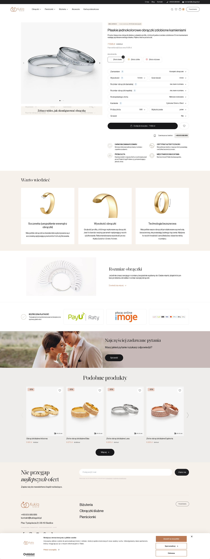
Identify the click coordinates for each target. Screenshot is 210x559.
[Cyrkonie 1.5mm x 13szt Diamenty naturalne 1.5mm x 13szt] (154, 103)
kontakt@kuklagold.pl (31, 518)
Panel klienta (193, 9)
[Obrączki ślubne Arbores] (45, 415)
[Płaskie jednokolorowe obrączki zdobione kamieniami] (133, 59)
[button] (184, 126)
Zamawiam (115, 72)
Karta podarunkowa (91, 9)
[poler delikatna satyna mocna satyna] (175, 109)
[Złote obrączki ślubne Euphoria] (165, 415)
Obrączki (35, 9)
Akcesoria (76, 9)
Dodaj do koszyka (144, 126)
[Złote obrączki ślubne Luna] (125, 415)
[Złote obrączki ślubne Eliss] (85, 415)
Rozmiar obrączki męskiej (121, 91)
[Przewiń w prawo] (99, 63)
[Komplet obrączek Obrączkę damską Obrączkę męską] (155, 71)
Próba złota (115, 110)
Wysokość (114, 78)
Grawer (113, 116)
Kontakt (160, 2)
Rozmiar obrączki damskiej (121, 84)
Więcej (104, 452)
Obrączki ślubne (92, 511)
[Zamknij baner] (191, 536)
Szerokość (156, 78)
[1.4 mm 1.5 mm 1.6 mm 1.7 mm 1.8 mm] (134, 78)
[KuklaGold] (17, 9)
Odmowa (171, 553)
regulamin (109, 478)
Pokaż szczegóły (50, 550)
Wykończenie (157, 110)
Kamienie (114, 103)
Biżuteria (62, 9)
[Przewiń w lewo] (23, 63)
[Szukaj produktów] (172, 9)
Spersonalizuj (170, 546)
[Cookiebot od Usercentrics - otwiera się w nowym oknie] (29, 554)
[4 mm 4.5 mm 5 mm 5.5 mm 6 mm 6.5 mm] (174, 78)
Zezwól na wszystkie (171, 539)
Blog (153, 2)
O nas (147, 2)
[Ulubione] (176, 9)
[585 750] (133, 109)
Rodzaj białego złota (119, 97)
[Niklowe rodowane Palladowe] (157, 97)
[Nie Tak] (152, 116)
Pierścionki (49, 9)
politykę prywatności (119, 478)
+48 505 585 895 (182, 135)
